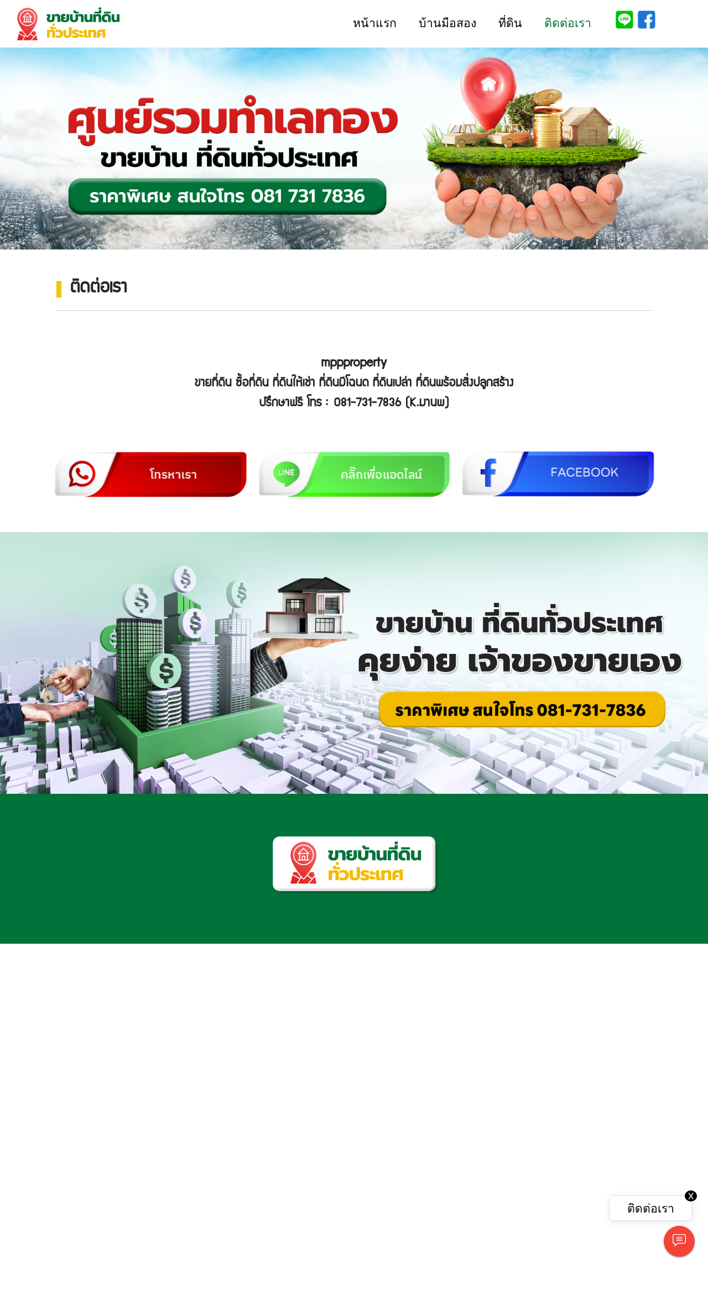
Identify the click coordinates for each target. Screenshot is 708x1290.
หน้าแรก (375, 23)
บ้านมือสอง (447, 23)
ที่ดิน (510, 23)
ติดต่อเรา (567, 23)
